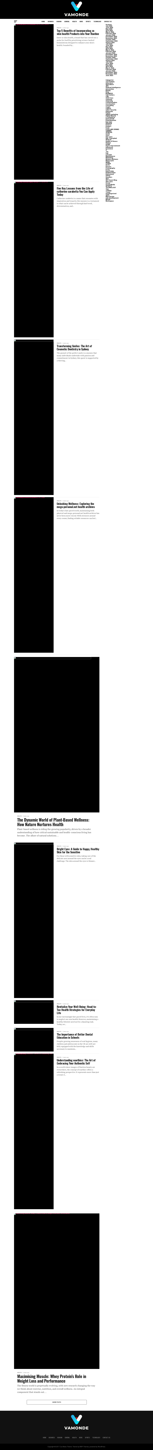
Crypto (108, 107)
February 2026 (111, 34)
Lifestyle (109, 155)
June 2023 (109, 75)
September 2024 (112, 59)
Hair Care (109, 137)
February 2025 (111, 51)
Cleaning (109, 99)
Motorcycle (110, 161)
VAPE (107, 195)
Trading (108, 190)
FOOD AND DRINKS (112, 129)
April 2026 (109, 31)
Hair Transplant (111, 138)
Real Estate (110, 171)
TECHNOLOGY (97, 21)
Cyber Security (111, 110)
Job (107, 152)
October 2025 (110, 40)
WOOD (108, 199)
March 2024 (110, 68)
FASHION (58, 21)
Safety (108, 176)
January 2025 (110, 53)
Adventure (109, 83)
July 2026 (109, 26)
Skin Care (109, 182)
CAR (107, 96)
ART (107, 86)
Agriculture (110, 84)
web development (112, 198)
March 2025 (110, 50)
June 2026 (109, 28)
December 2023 (111, 72)
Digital (108, 113)
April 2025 (109, 49)
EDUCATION (110, 119)
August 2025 (110, 43)
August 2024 (110, 60)
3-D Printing (110, 82)
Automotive (110, 89)
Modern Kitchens (112, 159)
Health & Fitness (112, 141)
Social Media (110, 185)
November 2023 (111, 74)
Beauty (108, 90)
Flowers (108, 126)
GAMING (108, 131)
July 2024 (109, 62)
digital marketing (112, 114)
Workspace (110, 201)
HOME (43, 21)
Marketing (109, 158)
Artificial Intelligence (113, 87)
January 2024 (110, 71)
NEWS (81, 21)
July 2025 (109, 44)
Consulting (110, 105)
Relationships (111, 173)
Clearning (109, 101)
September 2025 (112, 41)
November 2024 (111, 56)
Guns (107, 135)
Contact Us (108, 21)
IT (106, 150)
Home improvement (113, 146)
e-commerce (110, 117)
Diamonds (109, 111)
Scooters (109, 177)
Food (107, 128)
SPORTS (88, 21)
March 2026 (110, 32)
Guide (108, 134)
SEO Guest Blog (111, 180)
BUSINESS (50, 21)
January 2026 (110, 35)
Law (107, 153)
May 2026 (109, 29)
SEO (107, 179)
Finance (108, 125)
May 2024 (109, 65)
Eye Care (109, 122)
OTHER (108, 164)
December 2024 (111, 54)
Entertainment (111, 120)
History (108, 143)
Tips (107, 189)
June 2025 (109, 46)
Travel (108, 192)
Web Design (110, 196)
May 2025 (109, 47)
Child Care (109, 98)
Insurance (109, 149)
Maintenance (110, 156)
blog (107, 92)
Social (108, 183)
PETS (108, 165)
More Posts (56, 1402)
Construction (110, 104)
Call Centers (110, 95)
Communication (111, 102)
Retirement (110, 174)
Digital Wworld (111, 116)
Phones (108, 167)
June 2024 (109, 63)
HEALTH (74, 21)
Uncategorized (111, 193)
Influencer (109, 147)
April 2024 (109, 66)
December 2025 (111, 37)
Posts (108, 170)
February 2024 (111, 69)
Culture (108, 108)
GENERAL (66, 21)
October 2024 (110, 57)
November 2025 (111, 38)
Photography (110, 168)
